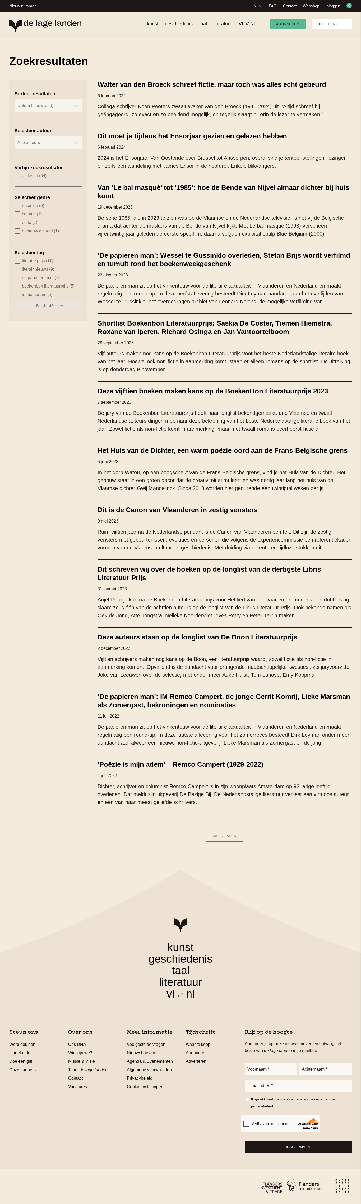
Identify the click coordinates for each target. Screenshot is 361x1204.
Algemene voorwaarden (149, 1069)
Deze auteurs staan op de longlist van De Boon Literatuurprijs (197, 637)
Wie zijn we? (80, 1053)
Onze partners (22, 1069)
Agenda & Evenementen (150, 1061)
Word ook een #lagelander (22, 1048)
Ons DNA (77, 1044)
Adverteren (196, 1061)
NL (256, 6)
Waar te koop (198, 1044)
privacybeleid (262, 1106)
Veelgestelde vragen (146, 1044)
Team (88, 1069)
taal (180, 970)
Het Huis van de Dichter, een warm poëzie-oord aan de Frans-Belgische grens (223, 450)
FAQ (273, 6)
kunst (180, 947)
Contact (290, 6)
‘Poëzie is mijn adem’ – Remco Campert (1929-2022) (180, 764)
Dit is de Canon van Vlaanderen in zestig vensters (178, 510)
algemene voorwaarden (305, 1099)
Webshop (311, 6)
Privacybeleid (139, 1078)
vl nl (180, 993)
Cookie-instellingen (145, 1086)
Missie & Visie (81, 1061)
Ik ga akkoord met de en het (293, 1102)
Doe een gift (332, 24)
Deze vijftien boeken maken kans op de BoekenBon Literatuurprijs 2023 (213, 391)
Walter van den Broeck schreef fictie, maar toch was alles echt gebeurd (212, 84)
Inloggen (333, 6)
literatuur (180, 982)
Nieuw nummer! (23, 6)
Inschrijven (298, 1147)
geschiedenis (180, 959)
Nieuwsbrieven (141, 1053)
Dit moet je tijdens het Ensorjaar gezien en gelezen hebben (192, 136)
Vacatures (77, 1086)
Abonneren (287, 24)
